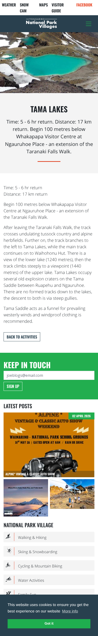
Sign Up (13, 386)
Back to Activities (22, 337)
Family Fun (20, 594)
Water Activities (24, 580)
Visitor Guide (58, 8)
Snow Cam (24, 8)
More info (70, 611)
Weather (9, 5)
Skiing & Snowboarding (31, 551)
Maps (43, 5)
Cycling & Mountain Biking (33, 566)
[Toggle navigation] (88, 24)
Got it (49, 624)
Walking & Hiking (25, 537)
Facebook (84, 5)
